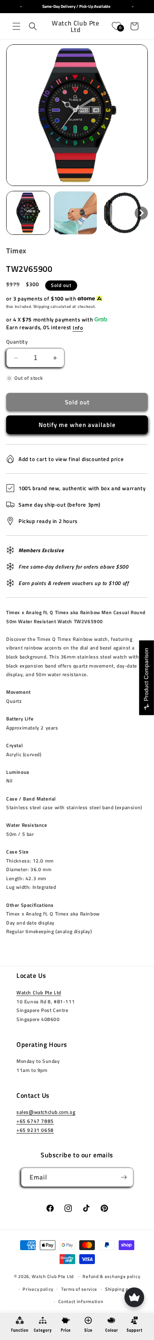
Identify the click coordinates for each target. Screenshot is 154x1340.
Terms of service (79, 1289)
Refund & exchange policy (111, 1276)
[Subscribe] (124, 1177)
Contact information (80, 1301)
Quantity (17, 342)
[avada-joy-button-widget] (134, 1297)
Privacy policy (38, 1289)
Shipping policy (122, 1289)
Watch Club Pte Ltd (38, 992)
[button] (16, 26)
